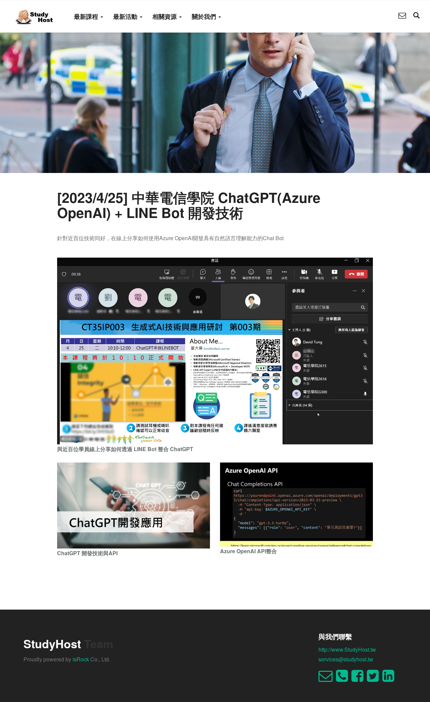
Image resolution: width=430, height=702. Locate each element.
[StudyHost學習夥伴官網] (34, 16)
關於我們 (205, 16)
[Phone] (343, 679)
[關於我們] (402, 16)
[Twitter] (374, 679)
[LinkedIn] (390, 679)
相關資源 (165, 16)
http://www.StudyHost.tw (347, 649)
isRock (81, 659)
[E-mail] (327, 679)
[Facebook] (359, 679)
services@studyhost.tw (345, 659)
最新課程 (87, 16)
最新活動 (126, 16)
